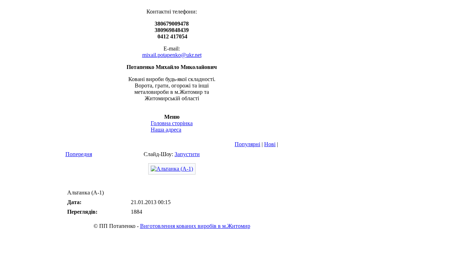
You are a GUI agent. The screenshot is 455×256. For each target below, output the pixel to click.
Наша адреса (166, 130)
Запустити (187, 154)
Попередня (78, 154)
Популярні (247, 144)
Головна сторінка (172, 123)
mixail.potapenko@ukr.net (172, 55)
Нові (269, 144)
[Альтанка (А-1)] (172, 169)
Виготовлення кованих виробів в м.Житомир (195, 226)
